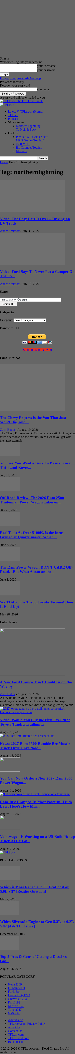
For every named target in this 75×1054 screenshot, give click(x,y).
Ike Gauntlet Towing (29, 147)
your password (46, 70)
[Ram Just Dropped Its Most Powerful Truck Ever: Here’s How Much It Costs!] (35, 794)
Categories (6, 320)
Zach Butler (7, 429)
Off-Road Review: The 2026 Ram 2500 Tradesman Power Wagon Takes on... (32, 500)
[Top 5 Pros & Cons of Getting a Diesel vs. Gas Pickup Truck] (9, 948)
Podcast (13, 118)
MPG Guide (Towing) (30, 140)
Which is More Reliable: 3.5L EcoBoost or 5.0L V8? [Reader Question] (34, 889)
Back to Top (16, 1041)
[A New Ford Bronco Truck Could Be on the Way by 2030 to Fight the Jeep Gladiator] (32, 674)
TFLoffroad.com (18, 1038)
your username (46, 66)
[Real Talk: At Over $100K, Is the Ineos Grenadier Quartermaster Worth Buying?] (10, 524)
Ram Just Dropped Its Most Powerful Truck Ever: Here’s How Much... (36, 804)
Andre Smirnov (10, 231)
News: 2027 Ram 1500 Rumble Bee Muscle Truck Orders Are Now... (35, 745)
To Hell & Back (26, 129)
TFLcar (13, 115)
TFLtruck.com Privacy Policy (27, 1023)
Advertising (15, 1020)
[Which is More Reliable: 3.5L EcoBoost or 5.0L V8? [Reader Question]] (10, 879)
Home (4, 162)
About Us (14, 1027)
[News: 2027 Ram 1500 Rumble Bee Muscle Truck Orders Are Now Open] (27, 735)
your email (43, 89)
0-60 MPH (23, 144)
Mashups (21, 151)
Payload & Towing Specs (32, 136)
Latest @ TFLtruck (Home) (25, 111)
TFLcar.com (16, 1034)
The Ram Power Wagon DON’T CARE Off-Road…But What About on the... (36, 569)
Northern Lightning (28, 126)
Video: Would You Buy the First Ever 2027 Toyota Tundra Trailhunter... (35, 722)
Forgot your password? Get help (20, 78)
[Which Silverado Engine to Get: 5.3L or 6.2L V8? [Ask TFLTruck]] (9, 914)
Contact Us (15, 1031)
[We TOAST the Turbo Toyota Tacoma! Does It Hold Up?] (10, 594)
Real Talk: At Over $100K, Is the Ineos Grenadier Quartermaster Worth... (31, 535)
